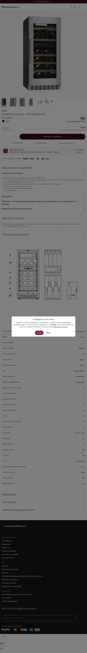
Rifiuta (48, 333)
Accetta (39, 333)
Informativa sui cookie (60, 327)
